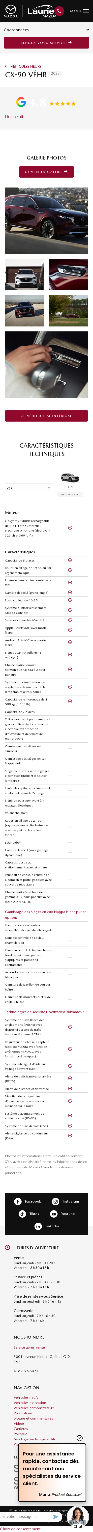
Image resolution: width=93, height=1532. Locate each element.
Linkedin (51, 1226)
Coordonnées (16, 29)
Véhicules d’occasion (30, 1402)
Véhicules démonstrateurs (34, 1408)
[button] (46, 102)
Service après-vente (29, 1347)
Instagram (70, 1201)
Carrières (21, 1428)
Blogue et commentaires (33, 1418)
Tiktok (34, 1213)
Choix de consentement (20, 1529)
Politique (20, 1434)
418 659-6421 (26, 1371)
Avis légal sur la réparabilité (35, 1439)
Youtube (67, 1213)
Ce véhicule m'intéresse (46, 416)
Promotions (23, 1413)
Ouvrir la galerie (44, 172)
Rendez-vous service (44, 43)
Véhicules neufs (25, 66)
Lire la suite (15, 116)
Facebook (32, 1201)
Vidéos (19, 1423)
